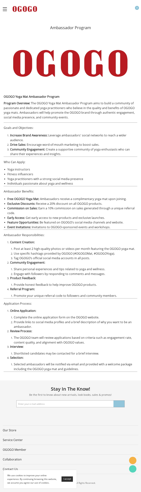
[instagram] (98, 414)
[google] (69, 414)
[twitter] (41, 414)
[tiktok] (107, 414)
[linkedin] (88, 414)
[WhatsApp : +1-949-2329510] (132, 469)
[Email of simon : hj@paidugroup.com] (132, 460)
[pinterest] (51, 414)
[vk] (79, 414)
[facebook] (32, 414)
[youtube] (60, 414)
